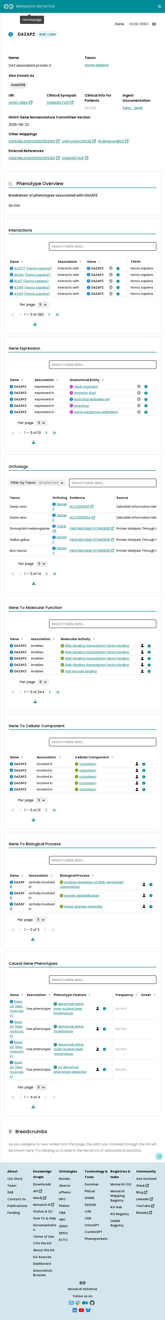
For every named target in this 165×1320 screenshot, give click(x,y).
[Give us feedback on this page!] (159, 1156)
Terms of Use (43, 1236)
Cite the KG (42, 1243)
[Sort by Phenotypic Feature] (89, 994)
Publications (17, 1206)
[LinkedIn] (75, 1309)
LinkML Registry (117, 1223)
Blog (140, 1192)
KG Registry (119, 1214)
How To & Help (44, 1218)
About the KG (44, 1250)
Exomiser (92, 1184)
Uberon (64, 1185)
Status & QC (43, 1211)
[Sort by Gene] (21, 261)
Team (11, 1185)
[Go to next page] (48, 314)
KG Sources (42, 1257)
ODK (88, 1218)
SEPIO (63, 1233)
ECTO (63, 1240)
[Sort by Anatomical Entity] (102, 379)
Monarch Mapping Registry (117, 1196)
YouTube (143, 1206)
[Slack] (77, 1302)
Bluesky (142, 1213)
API (36, 1191)
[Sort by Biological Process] (92, 875)
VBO (62, 1219)
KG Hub (116, 1207)
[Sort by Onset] (153, 994)
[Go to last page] (56, 314)
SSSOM (90, 1205)
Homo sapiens (96, 65)
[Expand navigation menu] (159, 6)
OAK (88, 1211)
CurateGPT (93, 1232)
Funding (13, 1213)
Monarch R (42, 1205)
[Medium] (85, 1302)
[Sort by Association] (79, 261)
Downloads (42, 1184)
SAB (10, 1192)
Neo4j (38, 1198)
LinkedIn (143, 1199)
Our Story (15, 1179)
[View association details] (117, 268)
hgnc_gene (133, 107)
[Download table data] (34, 323)
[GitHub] (92, 1302)
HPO (62, 1199)
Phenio (64, 1206)
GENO (63, 1226)
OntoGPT (92, 1225)
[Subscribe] (71, 1302)
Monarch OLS (120, 1184)
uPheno (65, 1192)
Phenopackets (96, 1239)
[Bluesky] (88, 1309)
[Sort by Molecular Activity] (93, 638)
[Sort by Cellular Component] (111, 757)
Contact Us (16, 1199)
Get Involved (146, 1179)
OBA (62, 1213)
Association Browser (42, 1272)
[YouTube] (81, 1309)
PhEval (90, 1191)
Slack (141, 1185)
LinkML (90, 1198)
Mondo (64, 1179)
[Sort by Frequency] (135, 994)
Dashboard (42, 1264)
